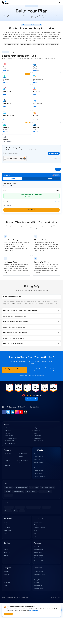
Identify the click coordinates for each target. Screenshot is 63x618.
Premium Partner (38, 549)
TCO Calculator (20, 507)
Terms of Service (38, 571)
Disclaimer (36, 582)
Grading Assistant (38, 462)
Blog (35, 533)
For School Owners (18, 491)
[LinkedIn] (12, 412)
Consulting (6, 549)
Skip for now (57, 158)
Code (15, 510)
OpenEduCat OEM (38, 561)
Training (6, 555)
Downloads (8, 510)
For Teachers (8, 495)
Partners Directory (39, 558)
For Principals (8, 487)
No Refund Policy (38, 577)
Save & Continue (53, 153)
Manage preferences (19, 613)
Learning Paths (38, 473)
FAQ (35, 536)
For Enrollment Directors (47, 487)
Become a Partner (38, 555)
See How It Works (36, 370)
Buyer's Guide (7, 530)
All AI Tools (36, 454)
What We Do (7, 577)
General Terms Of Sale (39, 574)
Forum (35, 530)
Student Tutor (37, 465)
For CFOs (7, 491)
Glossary (6, 533)
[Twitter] (8, 412)
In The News (7, 582)
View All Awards (31, 399)
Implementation (8, 546)
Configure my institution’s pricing (14, 370)
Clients (5, 522)
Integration (7, 552)
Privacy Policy (37, 580)
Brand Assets (46, 507)
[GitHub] (25, 412)
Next (58, 169)
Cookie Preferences (56, 597)
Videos (22, 510)
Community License (39, 588)
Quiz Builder (37, 459)
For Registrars (34, 487)
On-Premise (50, 178)
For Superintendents (21, 487)
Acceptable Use (38, 585)
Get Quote (31, 210)
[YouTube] (21, 412)
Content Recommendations (41, 468)
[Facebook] (4, 412)
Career (5, 585)
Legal (5, 580)
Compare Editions (38, 525)
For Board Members (31, 491)
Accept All (8, 613)
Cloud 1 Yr (13, 178)
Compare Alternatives (39, 527)
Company (6, 571)
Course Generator (38, 456)
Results (6, 525)
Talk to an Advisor (53, 370)
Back (5, 169)
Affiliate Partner (38, 552)
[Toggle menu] (59, 2)
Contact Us (7, 574)
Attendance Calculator (33, 507)
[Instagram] (17, 412)
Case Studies (7, 527)
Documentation (38, 522)
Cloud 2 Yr (31, 178)
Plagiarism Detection (39, 476)
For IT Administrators (45, 491)
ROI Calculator (9, 507)
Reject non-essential (52, 613)
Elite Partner (37, 546)
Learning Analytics (38, 470)
